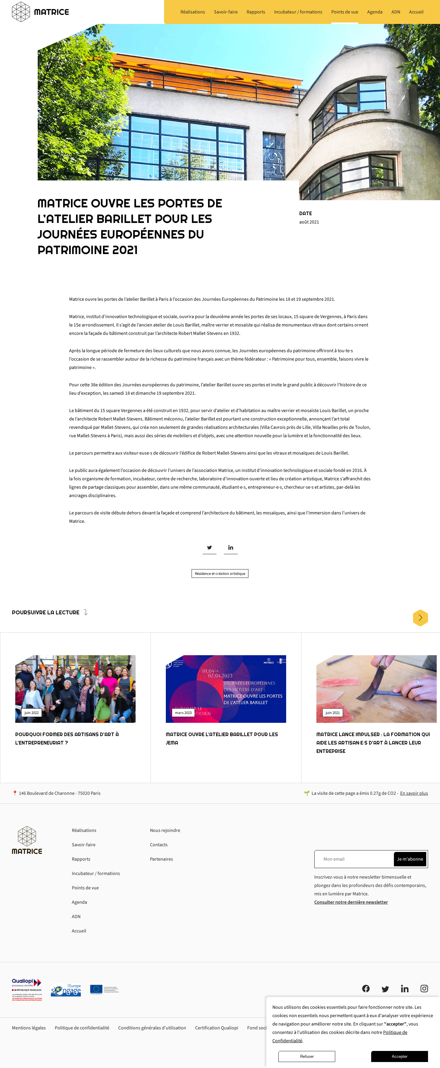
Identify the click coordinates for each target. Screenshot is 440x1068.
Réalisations (84, 830)
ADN (76, 916)
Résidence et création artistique (220, 573)
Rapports (81, 859)
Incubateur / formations (96, 873)
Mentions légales (29, 1028)
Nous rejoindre (165, 830)
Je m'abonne (410, 859)
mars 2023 (183, 712)
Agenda (79, 902)
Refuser (307, 1056)
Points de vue (85, 888)
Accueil (79, 931)
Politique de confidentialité (82, 1028)
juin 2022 (32, 712)
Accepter (399, 1056)
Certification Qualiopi (216, 1028)
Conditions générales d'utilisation (152, 1028)
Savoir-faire (83, 844)
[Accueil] (40, 12)
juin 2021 (333, 712)
